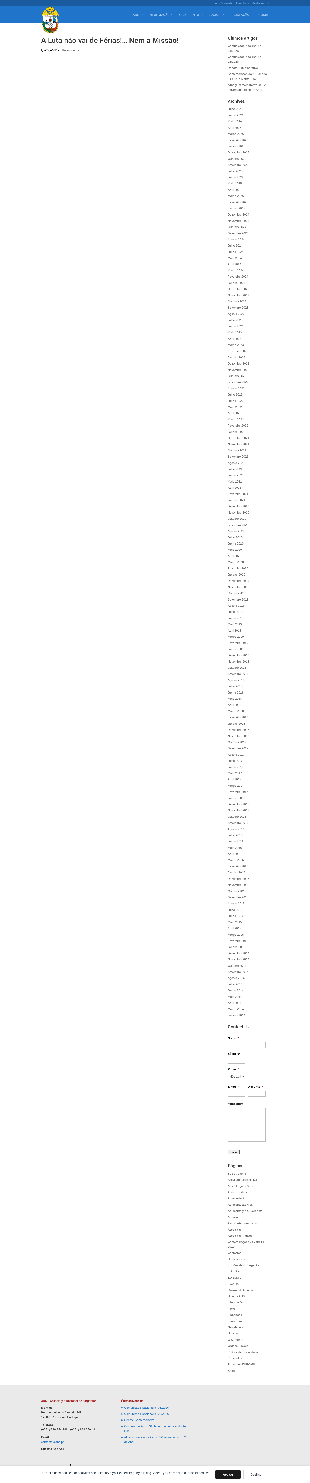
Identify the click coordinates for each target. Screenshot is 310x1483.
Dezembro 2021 (238, 438)
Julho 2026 (235, 109)
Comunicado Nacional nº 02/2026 (146, 1413)
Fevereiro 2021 (238, 494)
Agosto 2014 (236, 978)
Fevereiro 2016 (238, 866)
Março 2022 (236, 419)
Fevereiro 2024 (238, 276)
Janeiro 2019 (236, 649)
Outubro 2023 (237, 301)
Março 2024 (236, 270)
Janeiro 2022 (236, 432)
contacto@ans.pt (52, 1442)
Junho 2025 (236, 177)
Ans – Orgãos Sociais (242, 1186)
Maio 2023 (235, 332)
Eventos (233, 1283)
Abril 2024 (234, 264)
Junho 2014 (236, 990)
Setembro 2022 (238, 382)
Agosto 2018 (236, 680)
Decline (255, 1474)
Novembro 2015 (238, 885)
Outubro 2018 (237, 667)
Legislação (239, 14)
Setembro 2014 (238, 971)
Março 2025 (236, 196)
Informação (159, 14)
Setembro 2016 (238, 822)
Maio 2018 (235, 698)
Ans (136, 14)
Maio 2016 (235, 847)
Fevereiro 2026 (238, 140)
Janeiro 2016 (236, 872)
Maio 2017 (235, 773)
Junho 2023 (236, 326)
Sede (231, 1370)
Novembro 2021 (238, 444)
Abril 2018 (234, 704)
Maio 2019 (235, 624)
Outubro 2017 (237, 742)
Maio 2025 (235, 183)
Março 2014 (236, 1009)
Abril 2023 (234, 338)
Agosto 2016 (236, 829)
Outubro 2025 (237, 158)
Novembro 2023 (238, 295)
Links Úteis (242, 3)
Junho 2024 (236, 251)
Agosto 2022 (236, 388)
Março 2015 (236, 934)
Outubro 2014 (237, 965)
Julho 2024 (235, 245)
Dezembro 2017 (238, 729)
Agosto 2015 (236, 903)
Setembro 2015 (238, 897)
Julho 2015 (235, 909)
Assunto (255, 1086)
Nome (233, 1038)
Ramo (233, 1069)
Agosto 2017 (236, 754)
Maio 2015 (235, 922)
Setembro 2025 (238, 165)
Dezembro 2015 (238, 878)
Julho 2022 (235, 394)
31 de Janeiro (237, 1173)
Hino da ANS (236, 1296)
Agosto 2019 (236, 605)
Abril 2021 (234, 487)
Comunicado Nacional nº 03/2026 (146, 1407)
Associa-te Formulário (242, 1223)
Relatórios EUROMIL (242, 1364)
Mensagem (235, 1103)
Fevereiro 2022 (238, 425)
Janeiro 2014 (236, 1015)
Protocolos (235, 1358)
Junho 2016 (236, 841)
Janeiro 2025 (236, 208)
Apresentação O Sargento (245, 1210)
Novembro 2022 (238, 369)
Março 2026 (236, 134)
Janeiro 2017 (236, 798)
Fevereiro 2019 (238, 642)
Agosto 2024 (236, 239)
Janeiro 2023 (236, 357)
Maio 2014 (235, 996)
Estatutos (234, 1271)
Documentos (70, 50)
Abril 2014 (234, 1002)
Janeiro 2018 (236, 723)
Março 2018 (236, 711)
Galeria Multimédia (240, 1290)
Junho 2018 (236, 692)
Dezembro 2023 (238, 289)
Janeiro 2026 (236, 146)
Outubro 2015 (237, 891)
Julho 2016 (235, 835)
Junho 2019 (236, 618)
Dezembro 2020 (238, 506)
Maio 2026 (235, 121)
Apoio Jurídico (237, 1192)
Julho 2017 (235, 760)
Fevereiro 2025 (238, 202)
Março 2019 (236, 636)
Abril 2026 (234, 127)
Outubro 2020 (237, 518)
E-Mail (233, 1086)
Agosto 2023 (236, 314)
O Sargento (189, 14)
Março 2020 (236, 562)
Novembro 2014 (238, 959)
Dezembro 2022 (238, 363)
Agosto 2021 (236, 463)
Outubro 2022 (237, 376)
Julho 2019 (235, 611)
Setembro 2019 (238, 599)
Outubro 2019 (237, 593)
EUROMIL (262, 14)
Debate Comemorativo (243, 67)
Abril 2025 (234, 189)
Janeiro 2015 (236, 947)
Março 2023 (236, 345)
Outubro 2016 (237, 816)
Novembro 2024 (238, 220)
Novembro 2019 (238, 587)
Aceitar (228, 1474)
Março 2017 (236, 785)
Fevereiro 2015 (238, 940)
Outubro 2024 (237, 227)
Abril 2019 (234, 630)
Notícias (233, 1333)
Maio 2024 (235, 258)
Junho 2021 (236, 475)
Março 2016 (236, 860)
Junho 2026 (236, 115)
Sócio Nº (234, 1053)
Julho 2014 (235, 984)
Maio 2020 (235, 549)
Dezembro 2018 (238, 655)
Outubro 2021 (237, 450)
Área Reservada (223, 3)
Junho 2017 (236, 767)
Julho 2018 (235, 686)
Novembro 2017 (238, 736)
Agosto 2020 (236, 531)
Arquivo (233, 1217)
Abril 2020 (234, 556)
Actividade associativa (242, 1179)
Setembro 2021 (238, 456)
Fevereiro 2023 (238, 351)
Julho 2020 (235, 537)
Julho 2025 (235, 171)
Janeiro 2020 (236, 574)
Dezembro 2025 (238, 152)
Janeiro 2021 (236, 500)
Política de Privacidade (243, 1352)
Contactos (258, 3)
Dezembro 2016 (238, 804)
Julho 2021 (235, 469)
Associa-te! (235, 1229)
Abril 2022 (234, 413)
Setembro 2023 (238, 307)
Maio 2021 (235, 481)
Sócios (214, 14)
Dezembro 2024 (238, 214)
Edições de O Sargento (243, 1265)
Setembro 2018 (238, 673)
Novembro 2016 (238, 810)
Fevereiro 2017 (238, 791)
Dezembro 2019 (238, 580)
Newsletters (235, 1327)
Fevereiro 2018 (238, 717)
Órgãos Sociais (238, 1345)
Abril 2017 (234, 779)
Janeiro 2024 (236, 283)
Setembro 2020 (238, 525)
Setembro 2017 (238, 748)
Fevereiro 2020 (238, 568)
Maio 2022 (235, 407)
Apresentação (237, 1198)
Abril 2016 (234, 853)
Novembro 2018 (238, 661)
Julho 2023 (235, 320)
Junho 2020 (236, 543)
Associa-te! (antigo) (241, 1235)
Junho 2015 (236, 916)
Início (231, 1308)
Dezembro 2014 (238, 953)
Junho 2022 (236, 401)
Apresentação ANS (240, 1204)
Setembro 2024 (238, 233)
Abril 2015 (234, 928)
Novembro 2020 (238, 512)
